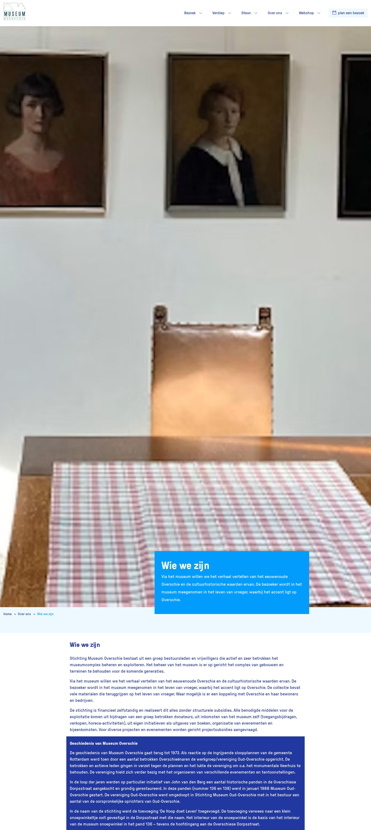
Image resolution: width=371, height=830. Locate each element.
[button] (200, 13)
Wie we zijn (45, 614)
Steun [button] (246, 13)
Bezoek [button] (190, 13)
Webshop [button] (306, 13)
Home (7, 614)
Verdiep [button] (218, 13)
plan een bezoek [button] (350, 13)
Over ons (25, 614)
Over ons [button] (275, 13)
